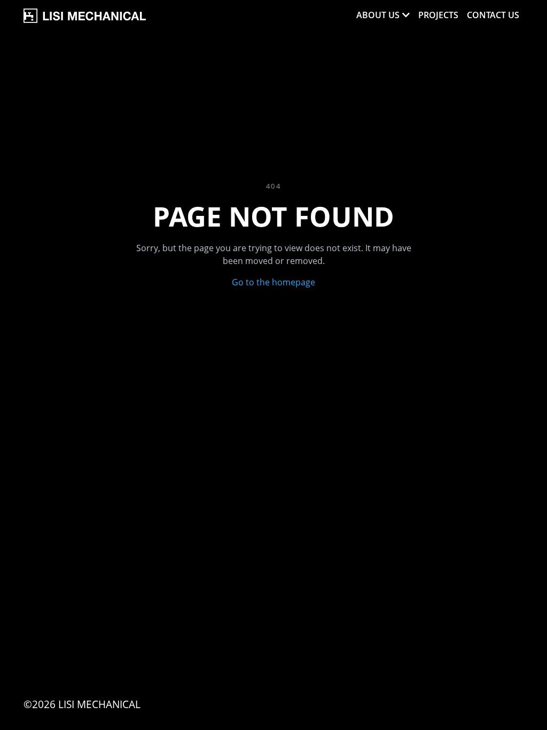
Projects (438, 15)
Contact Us (493, 15)
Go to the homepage (273, 282)
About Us (378, 15)
